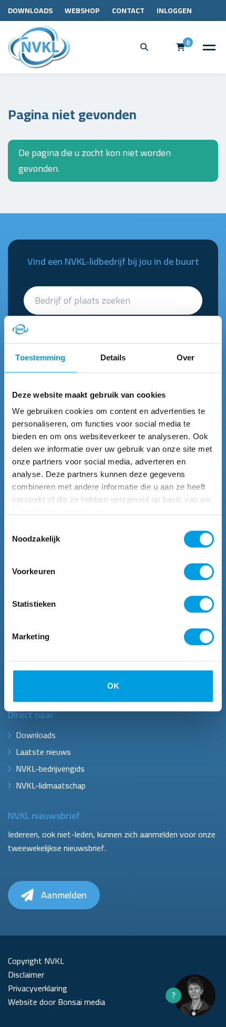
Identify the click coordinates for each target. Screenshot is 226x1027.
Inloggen (174, 10)
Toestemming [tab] (40, 357)
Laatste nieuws (43, 752)
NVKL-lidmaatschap (51, 785)
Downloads (30, 10)
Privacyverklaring (37, 988)
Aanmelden (63, 895)
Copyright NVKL (36, 961)
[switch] (199, 571)
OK (113, 685)
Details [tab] (113, 357)
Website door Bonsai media (56, 1002)
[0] (180, 47)
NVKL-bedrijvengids (50, 768)
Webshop (82, 10)
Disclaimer (26, 974)
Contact (128, 10)
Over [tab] (185, 357)
